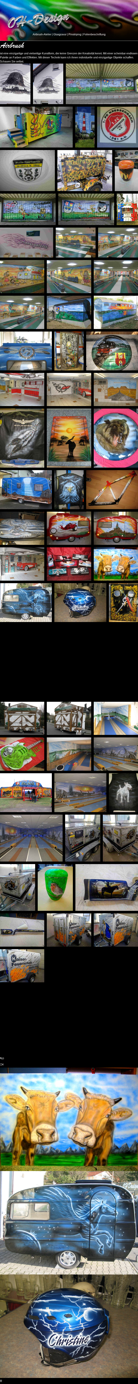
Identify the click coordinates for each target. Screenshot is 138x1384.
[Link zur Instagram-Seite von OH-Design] (52, 1024)
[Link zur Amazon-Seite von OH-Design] (75, 1024)
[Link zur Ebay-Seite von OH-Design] (86, 1024)
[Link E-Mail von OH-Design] (63, 1024)
